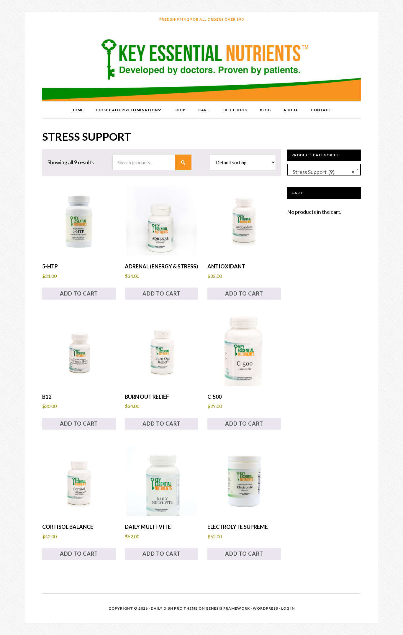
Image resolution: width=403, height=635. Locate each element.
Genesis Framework (228, 608)
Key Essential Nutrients (201, 64)
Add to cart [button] (79, 293)
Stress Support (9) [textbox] (322, 172)
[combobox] (324, 169)
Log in (288, 608)
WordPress (265, 608)
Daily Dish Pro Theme (174, 608)
